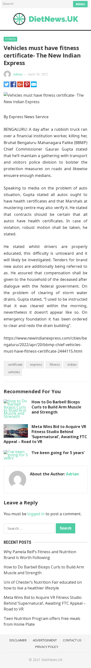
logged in (36, 513)
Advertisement (45, 640)
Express (36, 364)
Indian (72, 364)
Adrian (17, 74)
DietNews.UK (51, 659)
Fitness (10, 39)
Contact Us (72, 640)
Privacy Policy (46, 647)
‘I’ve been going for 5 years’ (58, 452)
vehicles (14, 372)
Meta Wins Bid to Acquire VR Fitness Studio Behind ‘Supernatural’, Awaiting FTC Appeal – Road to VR (45, 434)
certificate (15, 364)
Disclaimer (18, 640)
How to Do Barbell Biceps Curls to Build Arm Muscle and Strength (56, 407)
